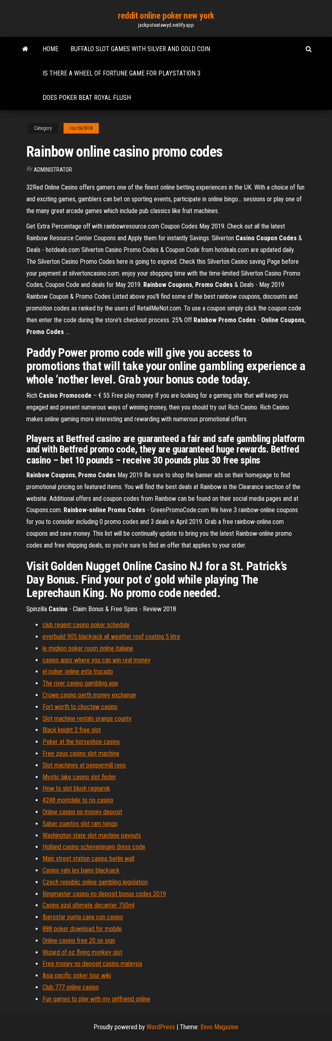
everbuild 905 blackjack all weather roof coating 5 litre (111, 636)
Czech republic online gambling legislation (95, 882)
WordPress (161, 1027)
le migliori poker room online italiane (88, 648)
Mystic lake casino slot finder (79, 777)
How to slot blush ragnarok (76, 788)
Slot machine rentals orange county (87, 718)
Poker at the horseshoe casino (81, 742)
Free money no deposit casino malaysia (92, 964)
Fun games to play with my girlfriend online (96, 999)
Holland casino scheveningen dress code (94, 847)
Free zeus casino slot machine (81, 753)
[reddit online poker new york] (25, 49)
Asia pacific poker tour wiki (77, 975)
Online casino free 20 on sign (79, 940)
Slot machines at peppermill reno (84, 765)
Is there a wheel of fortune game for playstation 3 (121, 73)
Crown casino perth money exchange (89, 695)
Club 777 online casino (71, 987)
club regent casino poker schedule (86, 625)
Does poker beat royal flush (87, 97)
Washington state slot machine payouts (92, 835)
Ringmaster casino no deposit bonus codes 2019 (104, 894)
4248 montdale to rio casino (78, 800)
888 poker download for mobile (82, 929)
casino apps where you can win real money (97, 660)
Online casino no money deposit (82, 812)
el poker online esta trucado (78, 671)
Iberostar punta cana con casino (83, 917)
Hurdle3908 (81, 128)
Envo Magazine (219, 1027)
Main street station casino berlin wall (88, 858)
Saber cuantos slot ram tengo (80, 824)
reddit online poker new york (166, 16)
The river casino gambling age (80, 683)
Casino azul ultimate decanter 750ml (88, 905)
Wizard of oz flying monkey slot (82, 952)
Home (50, 49)
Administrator (53, 169)
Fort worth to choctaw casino (80, 707)
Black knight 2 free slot (72, 730)
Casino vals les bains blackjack (81, 870)
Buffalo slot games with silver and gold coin (140, 49)
